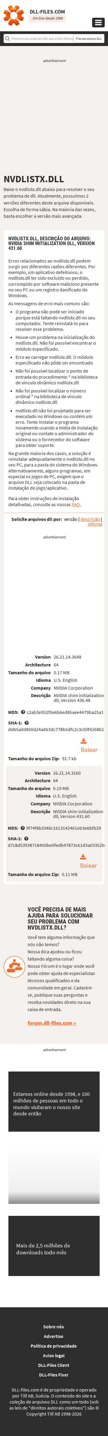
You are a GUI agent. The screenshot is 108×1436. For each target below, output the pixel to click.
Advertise (53, 1336)
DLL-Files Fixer (53, 1374)
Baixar (89, 750)
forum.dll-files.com (50, 1022)
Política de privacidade (54, 1345)
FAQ (76, 504)
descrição (90, 519)
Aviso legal (53, 1355)
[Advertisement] (54, 118)
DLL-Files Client (53, 1365)
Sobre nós (53, 1326)
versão (70, 519)
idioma (95, 524)
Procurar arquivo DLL (89, 39)
